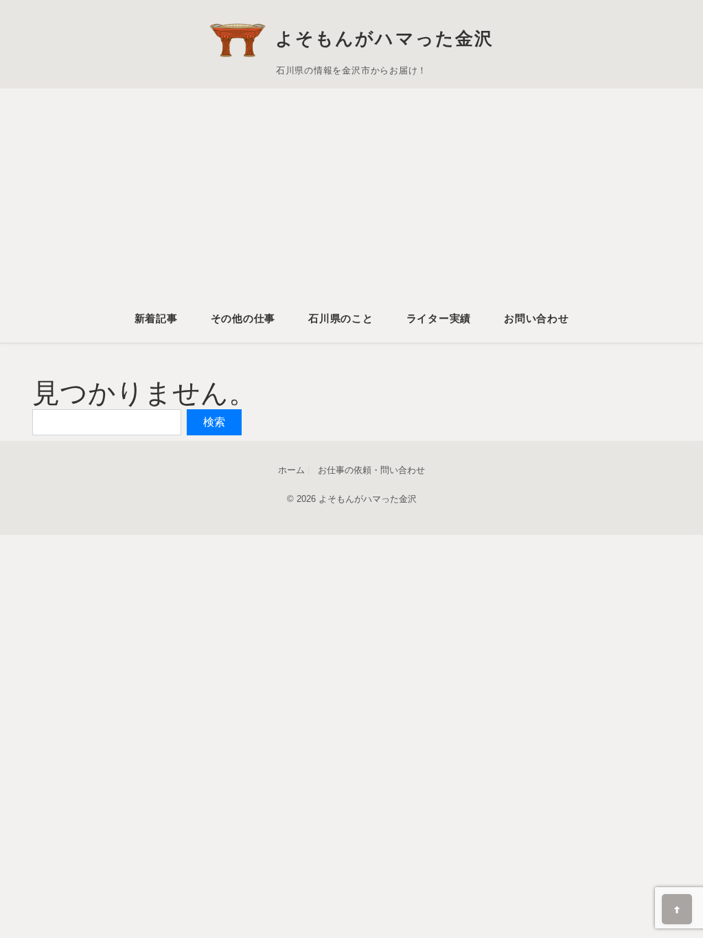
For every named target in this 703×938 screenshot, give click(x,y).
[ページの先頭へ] (677, 909)
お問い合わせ (536, 318)
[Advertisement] (351, 204)
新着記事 (156, 318)
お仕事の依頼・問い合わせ (371, 470)
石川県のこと (340, 318)
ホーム (291, 470)
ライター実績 (439, 318)
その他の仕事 (243, 318)
